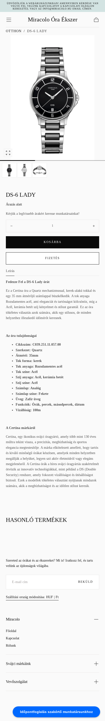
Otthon (13, 31)
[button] (9, 20)
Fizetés (52, 258)
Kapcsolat (12, 638)
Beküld (85, 582)
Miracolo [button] (13, 619)
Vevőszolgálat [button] (16, 682)
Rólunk (11, 645)
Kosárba (53, 242)
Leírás (10, 271)
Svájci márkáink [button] (18, 664)
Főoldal (11, 631)
